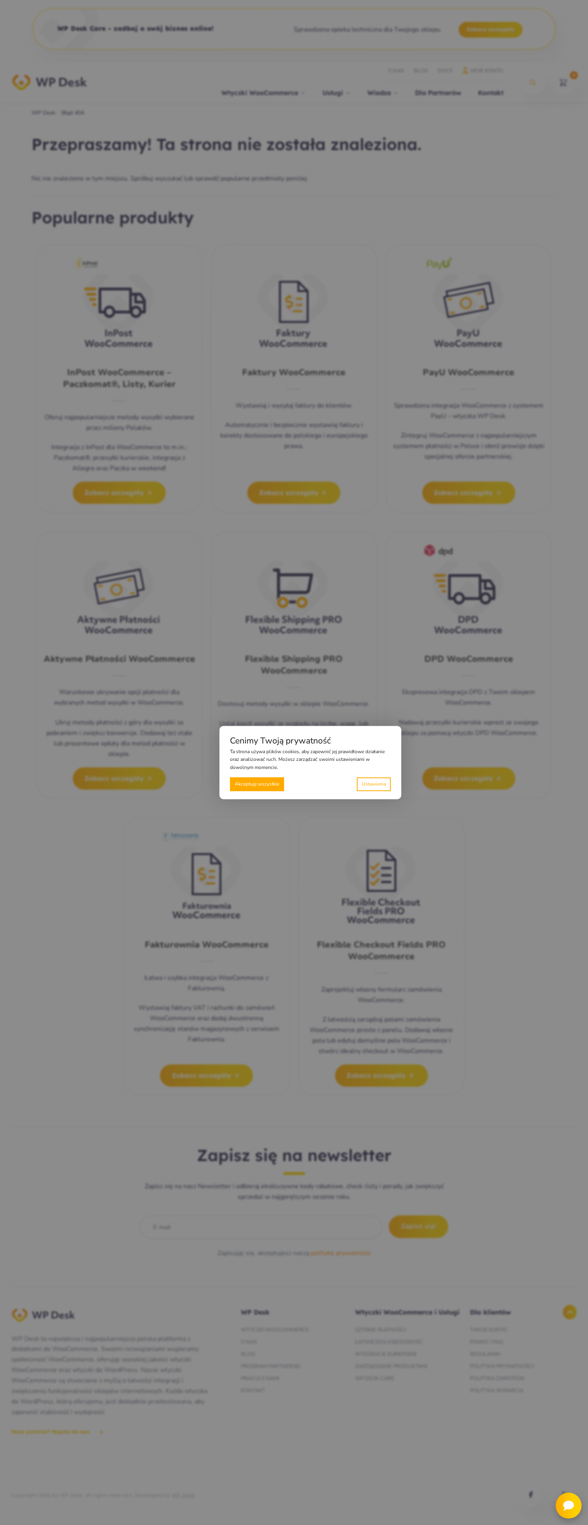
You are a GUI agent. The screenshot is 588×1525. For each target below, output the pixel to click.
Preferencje (374, 784)
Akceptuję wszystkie (257, 784)
